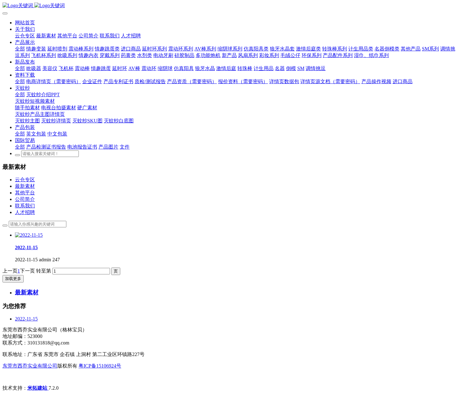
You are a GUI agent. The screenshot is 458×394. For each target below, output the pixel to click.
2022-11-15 (26, 318)
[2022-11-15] (29, 235)
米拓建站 (38, 388)
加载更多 (13, 278)
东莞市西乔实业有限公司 (29, 365)
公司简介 (25, 199)
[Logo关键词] (229, 5)
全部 (20, 48)
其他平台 (25, 192)
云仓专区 (25, 179)
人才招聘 (25, 212)
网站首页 (25, 22)
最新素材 (25, 186)
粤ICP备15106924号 (100, 365)
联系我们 (25, 205)
